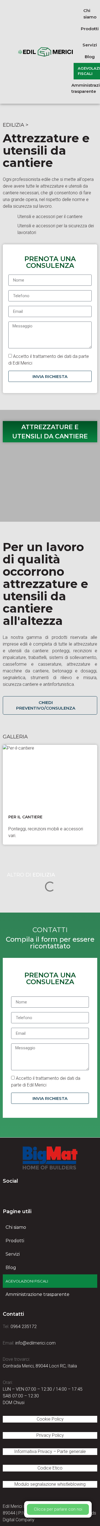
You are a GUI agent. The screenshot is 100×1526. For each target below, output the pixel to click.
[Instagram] (37, 1194)
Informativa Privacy (33, 1451)
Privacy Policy (50, 1435)
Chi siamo (16, 1227)
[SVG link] (50, 1158)
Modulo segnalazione (50, 1484)
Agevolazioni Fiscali (27, 1281)
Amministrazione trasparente (37, 1294)
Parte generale (71, 1451)
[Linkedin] (22, 1194)
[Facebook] (7, 1194)
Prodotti (15, 1240)
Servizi (13, 1254)
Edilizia (13, 125)
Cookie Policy (50, 1419)
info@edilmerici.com (35, 1343)
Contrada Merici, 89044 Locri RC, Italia (40, 1366)
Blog (11, 1267)
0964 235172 (24, 1326)
